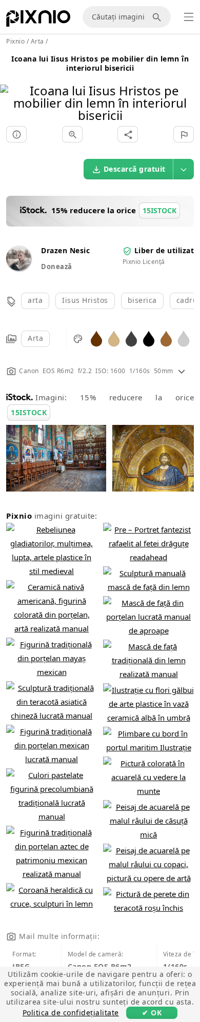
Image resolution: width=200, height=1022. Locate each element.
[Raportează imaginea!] (183, 134)
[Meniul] (188, 17)
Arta (35, 338)
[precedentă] (11, 90)
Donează (56, 266)
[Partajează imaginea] (127, 134)
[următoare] (188, 90)
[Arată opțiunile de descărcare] (183, 169)
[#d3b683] (114, 338)
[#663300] (96, 338)
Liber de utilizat (164, 250)
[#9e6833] (166, 338)
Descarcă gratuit (135, 169)
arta (35, 300)
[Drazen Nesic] (18, 268)
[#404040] (131, 338)
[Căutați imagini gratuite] (158, 17)
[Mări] (72, 134)
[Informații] (16, 134)
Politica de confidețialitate (71, 1012)
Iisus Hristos (85, 300)
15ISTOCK (29, 412)
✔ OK (152, 1012)
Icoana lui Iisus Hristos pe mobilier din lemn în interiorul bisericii (100, 63)
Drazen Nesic (65, 250)
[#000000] (148, 338)
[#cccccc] (183, 338)
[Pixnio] (38, 20)
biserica (142, 300)
